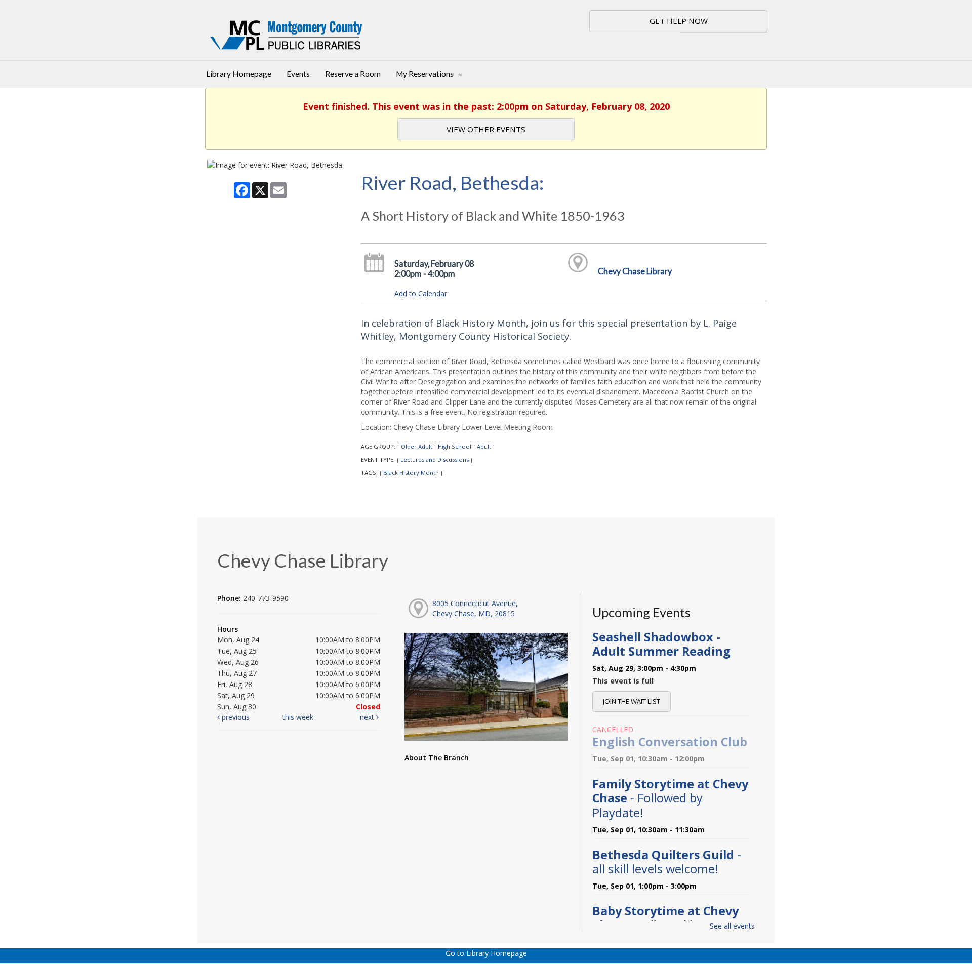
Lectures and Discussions (434, 459)
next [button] (368, 717)
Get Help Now (679, 21)
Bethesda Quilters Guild (666, 862)
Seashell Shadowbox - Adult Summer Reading (661, 644)
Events (298, 73)
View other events (486, 129)
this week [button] (297, 717)
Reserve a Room (353, 73)
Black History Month (411, 472)
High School (454, 446)
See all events (732, 926)
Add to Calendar (420, 293)
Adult (484, 446)
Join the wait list (631, 701)
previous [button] (235, 717)
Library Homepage (238, 73)
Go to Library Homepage (486, 953)
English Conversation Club (669, 742)
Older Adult (416, 446)
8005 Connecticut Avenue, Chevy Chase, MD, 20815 (475, 608)
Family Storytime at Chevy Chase (670, 798)
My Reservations (425, 73)
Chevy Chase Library (635, 271)
